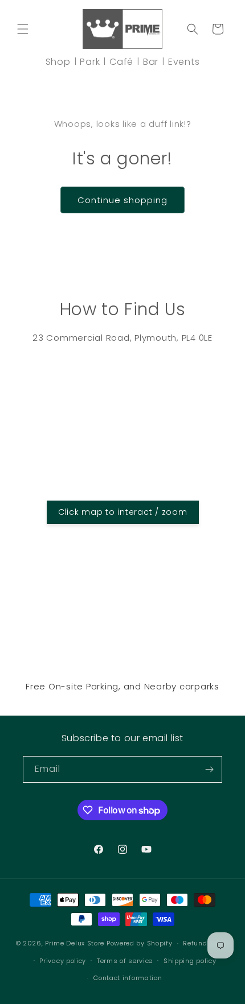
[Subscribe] (209, 769)
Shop (58, 61)
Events (184, 61)
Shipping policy (190, 960)
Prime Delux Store (74, 943)
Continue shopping (122, 200)
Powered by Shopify (140, 943)
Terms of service (125, 960)
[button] (22, 29)
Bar (150, 61)
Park (90, 61)
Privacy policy (62, 960)
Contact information (127, 977)
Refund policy (206, 943)
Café (121, 61)
